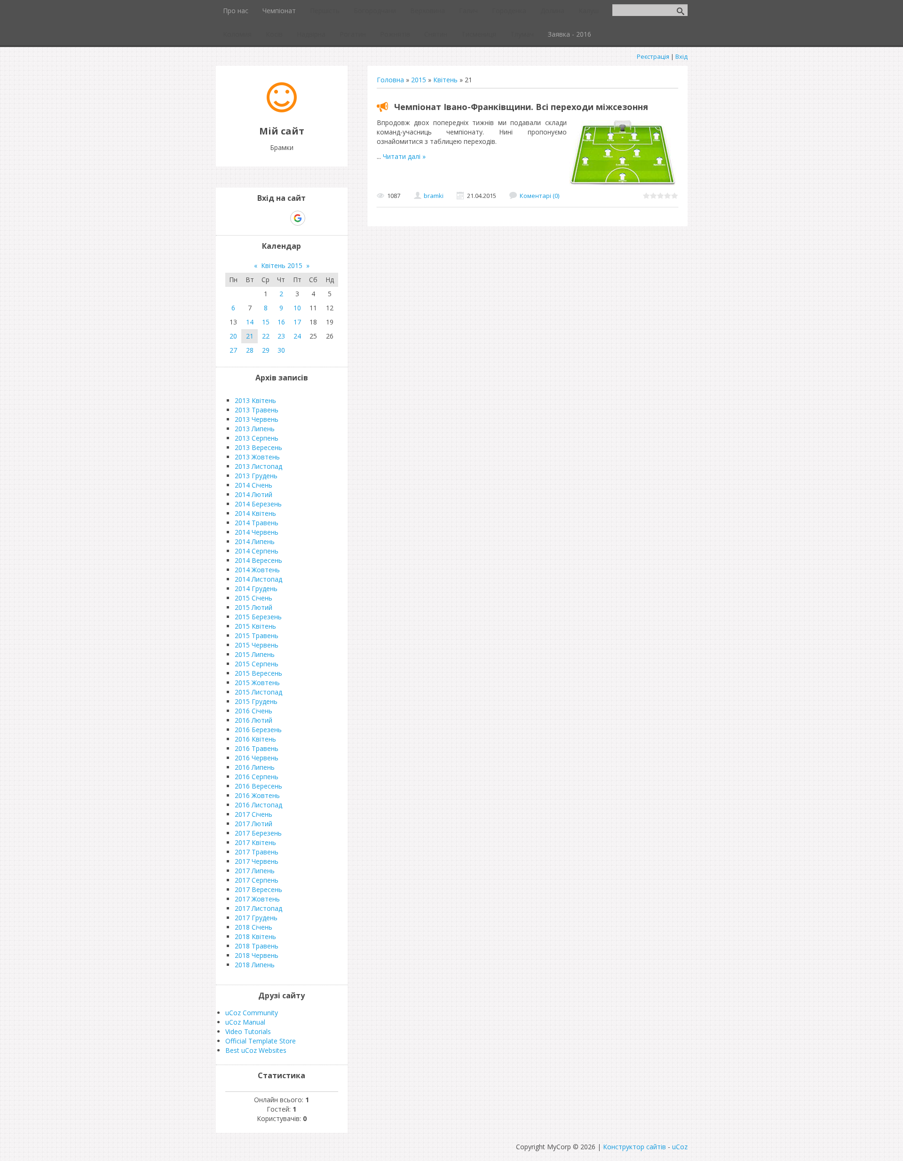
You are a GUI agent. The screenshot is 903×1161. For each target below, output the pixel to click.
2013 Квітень (255, 400)
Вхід (681, 56)
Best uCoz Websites (255, 1050)
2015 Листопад (258, 691)
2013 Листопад (258, 466)
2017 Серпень (256, 880)
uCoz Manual (245, 1022)
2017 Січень (253, 814)
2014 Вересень (258, 560)
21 (249, 336)
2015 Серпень (256, 663)
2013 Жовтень (257, 456)
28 (249, 350)
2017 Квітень (255, 842)
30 (281, 350)
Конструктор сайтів (634, 1146)
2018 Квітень (255, 936)
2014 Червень (256, 532)
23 (281, 336)
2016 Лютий (253, 720)
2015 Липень (255, 654)
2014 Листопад (258, 579)
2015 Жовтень (257, 682)
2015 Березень (258, 616)
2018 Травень (256, 945)
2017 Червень (256, 861)
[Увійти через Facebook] (281, 218)
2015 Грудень (256, 701)
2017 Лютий (253, 823)
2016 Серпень (256, 776)
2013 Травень (256, 409)
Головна (390, 79)
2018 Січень (253, 927)
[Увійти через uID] (265, 218)
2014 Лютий (253, 494)
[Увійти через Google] (297, 218)
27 (233, 350)
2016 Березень (258, 729)
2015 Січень (253, 597)
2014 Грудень (256, 588)
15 (265, 321)
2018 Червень (256, 955)
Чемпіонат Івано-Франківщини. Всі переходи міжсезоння (521, 106)
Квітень (445, 79)
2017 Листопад (258, 908)
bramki (434, 195)
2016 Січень (253, 710)
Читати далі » (404, 156)
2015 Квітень (255, 626)
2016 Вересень (258, 786)
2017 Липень (255, 870)
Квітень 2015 (281, 265)
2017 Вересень (258, 889)
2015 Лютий (253, 607)
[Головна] (282, 109)
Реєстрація (653, 56)
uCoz (680, 1146)
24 (297, 336)
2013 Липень (255, 428)
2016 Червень (256, 757)
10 (297, 307)
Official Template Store (260, 1040)
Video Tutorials (248, 1031)
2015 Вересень (258, 673)
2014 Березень (258, 503)
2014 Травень (256, 522)
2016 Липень (255, 767)
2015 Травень (256, 635)
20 (233, 336)
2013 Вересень (258, 447)
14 (249, 321)
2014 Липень (255, 541)
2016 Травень (256, 748)
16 (281, 321)
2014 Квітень (255, 513)
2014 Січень (253, 485)
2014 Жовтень (257, 569)
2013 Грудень (256, 475)
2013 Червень (256, 419)
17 (297, 321)
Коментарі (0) (539, 195)
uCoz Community (251, 1012)
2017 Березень (258, 833)
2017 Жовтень (257, 898)
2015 (418, 79)
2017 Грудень (256, 917)
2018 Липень (255, 964)
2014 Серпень (256, 550)
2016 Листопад (258, 804)
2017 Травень (256, 851)
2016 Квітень (255, 739)
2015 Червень (256, 644)
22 (265, 336)
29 (265, 350)
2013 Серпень (256, 438)
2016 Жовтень (257, 795)
